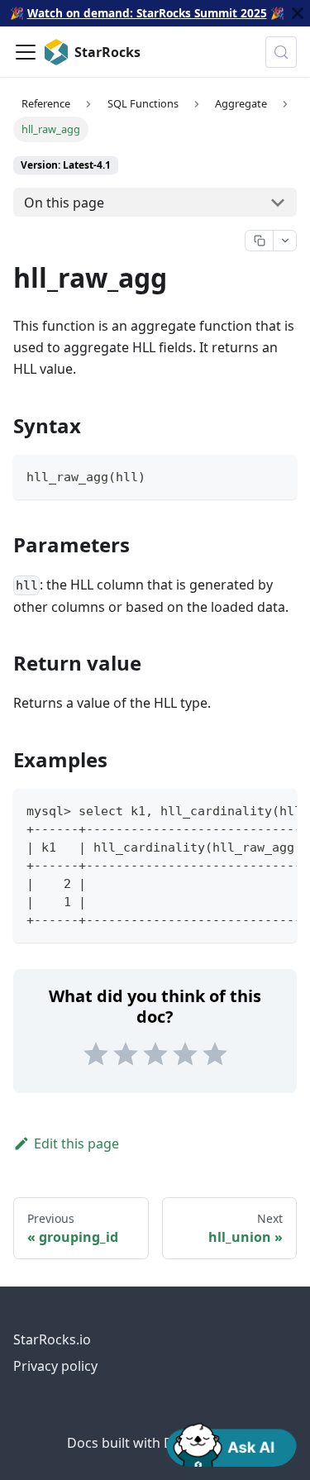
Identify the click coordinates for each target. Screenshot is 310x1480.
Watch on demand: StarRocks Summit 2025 (147, 13)
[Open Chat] (231, 1443)
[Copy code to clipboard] (276, 475)
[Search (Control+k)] (281, 52)
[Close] (297, 13)
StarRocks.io (52, 1339)
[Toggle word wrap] (246, 809)
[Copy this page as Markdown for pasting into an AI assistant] (259, 241)
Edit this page (76, 1143)
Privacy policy (55, 1366)
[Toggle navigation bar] (25, 52)
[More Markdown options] (284, 241)
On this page (64, 202)
